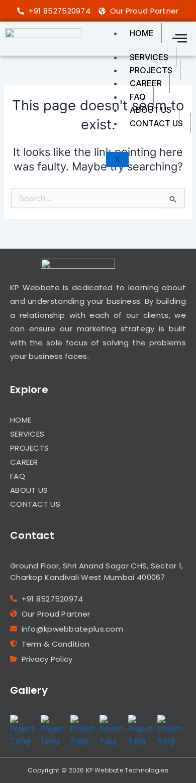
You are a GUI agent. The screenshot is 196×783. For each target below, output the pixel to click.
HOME (142, 33)
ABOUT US (150, 110)
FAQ (138, 97)
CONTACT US (156, 123)
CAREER (146, 83)
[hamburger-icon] (179, 39)
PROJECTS (151, 70)
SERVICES (149, 57)
